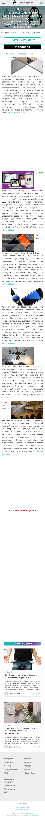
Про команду (10, 785)
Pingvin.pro (25, 2)
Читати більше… (19, 112)
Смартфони (30, 773)
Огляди (27, 762)
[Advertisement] (22, 146)
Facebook (8, 762)
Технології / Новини (25, 54)
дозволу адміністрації (31, 815)
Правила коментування (23, 510)
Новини (28, 758)
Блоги (27, 769)
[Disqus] (22, 546)
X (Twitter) (9, 766)
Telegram (8, 758)
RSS (6, 773)
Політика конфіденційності (22, 809)
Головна (10, 54)
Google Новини (11, 769)
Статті (27, 766)
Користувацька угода (22, 807)
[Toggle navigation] (3, 4)
